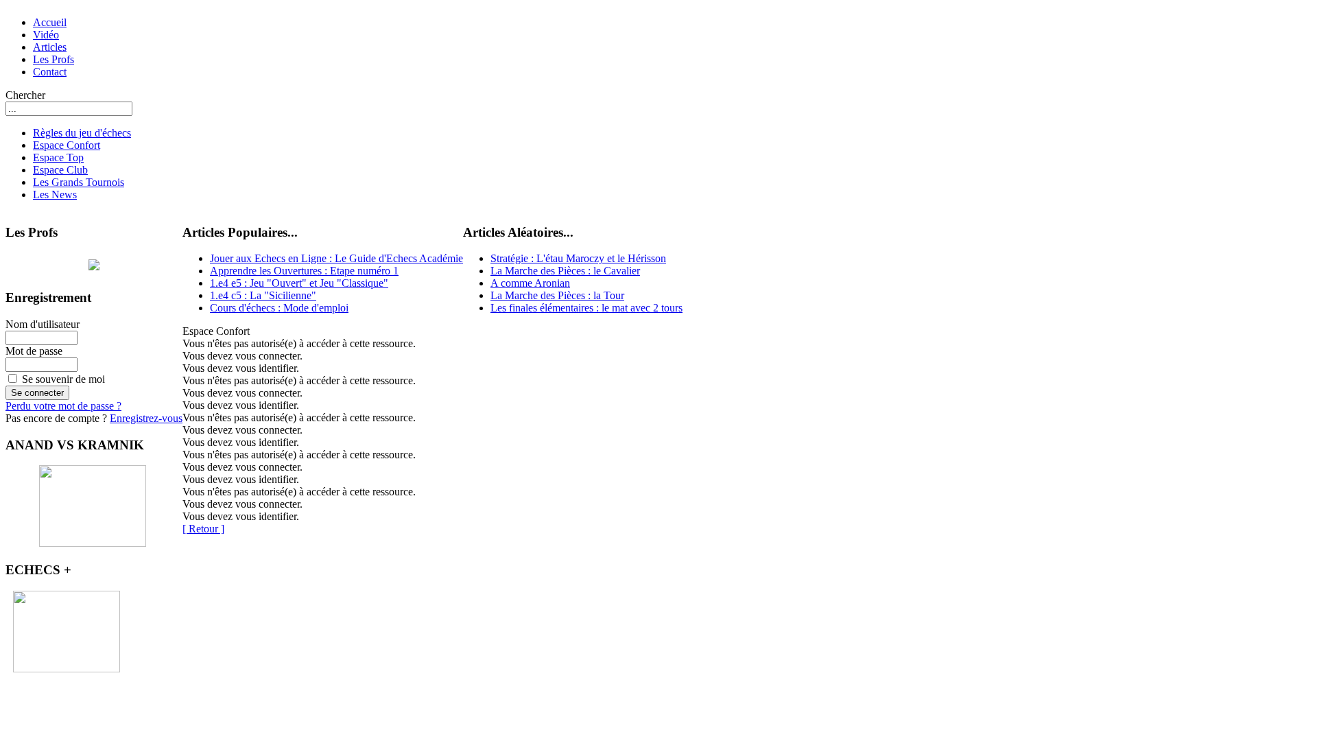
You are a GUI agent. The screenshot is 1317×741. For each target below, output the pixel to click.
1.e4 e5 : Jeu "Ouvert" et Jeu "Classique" (299, 283)
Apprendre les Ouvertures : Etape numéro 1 (304, 271)
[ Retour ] (203, 528)
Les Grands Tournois (78, 182)
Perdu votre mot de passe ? (63, 406)
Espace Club (60, 170)
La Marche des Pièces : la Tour (557, 295)
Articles (50, 47)
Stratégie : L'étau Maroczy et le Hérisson (578, 258)
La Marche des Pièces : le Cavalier (565, 271)
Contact (50, 72)
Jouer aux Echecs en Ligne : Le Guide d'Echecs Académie (336, 258)
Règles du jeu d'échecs (82, 133)
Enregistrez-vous (146, 418)
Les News (55, 194)
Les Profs (53, 59)
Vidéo (46, 34)
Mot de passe (33, 351)
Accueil (50, 22)
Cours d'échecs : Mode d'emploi (279, 308)
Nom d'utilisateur (42, 324)
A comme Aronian (530, 283)
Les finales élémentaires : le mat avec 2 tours (586, 308)
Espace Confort (66, 145)
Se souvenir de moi (63, 379)
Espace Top (58, 157)
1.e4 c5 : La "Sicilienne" (263, 295)
